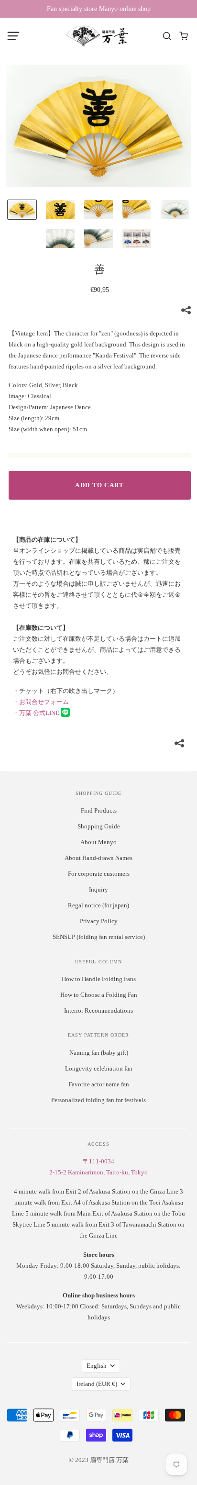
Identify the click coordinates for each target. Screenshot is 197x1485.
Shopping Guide (98, 826)
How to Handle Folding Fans (99, 979)
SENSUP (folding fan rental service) (99, 936)
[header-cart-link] (183, 36)
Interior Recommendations (98, 1010)
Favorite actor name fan (98, 1084)
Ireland (97, 1383)
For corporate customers (99, 873)
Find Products (99, 810)
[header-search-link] (167, 36)
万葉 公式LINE (37, 712)
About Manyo (98, 842)
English (97, 1365)
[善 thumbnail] (22, 209)
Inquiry (98, 889)
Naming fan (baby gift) (98, 1052)
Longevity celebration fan (98, 1068)
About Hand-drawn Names (98, 857)
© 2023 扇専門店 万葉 (99, 1459)
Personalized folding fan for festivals (98, 1100)
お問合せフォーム (41, 701)
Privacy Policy (99, 921)
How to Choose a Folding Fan (98, 994)
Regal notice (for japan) (98, 905)
